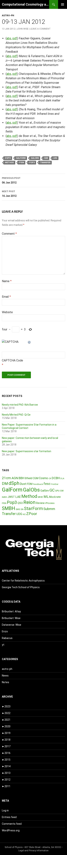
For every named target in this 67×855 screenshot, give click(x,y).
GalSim (44, 490)
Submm (49, 509)
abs (9, 38)
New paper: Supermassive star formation (26, 451)
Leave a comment (40, 29)
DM (5, 483)
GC (52, 490)
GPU (57, 490)
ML (46, 497)
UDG (19, 514)
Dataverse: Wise (11, 624)
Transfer (45, 162)
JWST (11, 496)
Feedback (38, 484)
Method (9, 162)
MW (58, 496)
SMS (18, 509)
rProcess (50, 503)
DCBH (56, 478)
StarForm (33, 508)
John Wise (22, 29)
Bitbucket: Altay (11, 611)
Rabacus (7, 638)
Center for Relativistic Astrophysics (23, 580)
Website (7, 312)
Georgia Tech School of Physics (21, 587)
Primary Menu (62, 4)
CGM (35, 478)
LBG (55, 158)
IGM (46, 158)
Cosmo (43, 478)
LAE (18, 497)
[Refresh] (29, 342)
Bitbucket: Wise (11, 618)
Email (6, 296)
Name (7, 281)
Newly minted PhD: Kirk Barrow (20, 404)
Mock (52, 496)
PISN (21, 162)
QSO (20, 503)
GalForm (21, 158)
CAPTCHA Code (12, 360)
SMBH (8, 508)
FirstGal (54, 484)
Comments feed (12, 823)
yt (3, 644)
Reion (29, 502)
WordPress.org (11, 830)
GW (62, 490)
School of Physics (14, 847)
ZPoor (31, 513)
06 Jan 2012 (11, 180)
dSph (8, 158)
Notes (5, 682)
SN (22, 509)
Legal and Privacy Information (33, 850)
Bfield (28, 478)
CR (50, 478)
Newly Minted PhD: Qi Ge (16, 414)
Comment (9, 233)
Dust (23, 484)
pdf (14, 38)
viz (24, 514)
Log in (5, 810)
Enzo (5, 631)
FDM (29, 484)
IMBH (4, 497)
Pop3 (32, 162)
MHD (40, 497)
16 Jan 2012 (9, 193)
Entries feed (9, 817)
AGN (15, 478)
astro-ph (8, 15)
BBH (21, 478)
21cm (6, 478)
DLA (62, 478)
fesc (47, 484)
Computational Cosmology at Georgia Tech (25, 4)
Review (40, 503)
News (5, 675)
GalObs (35, 158)
